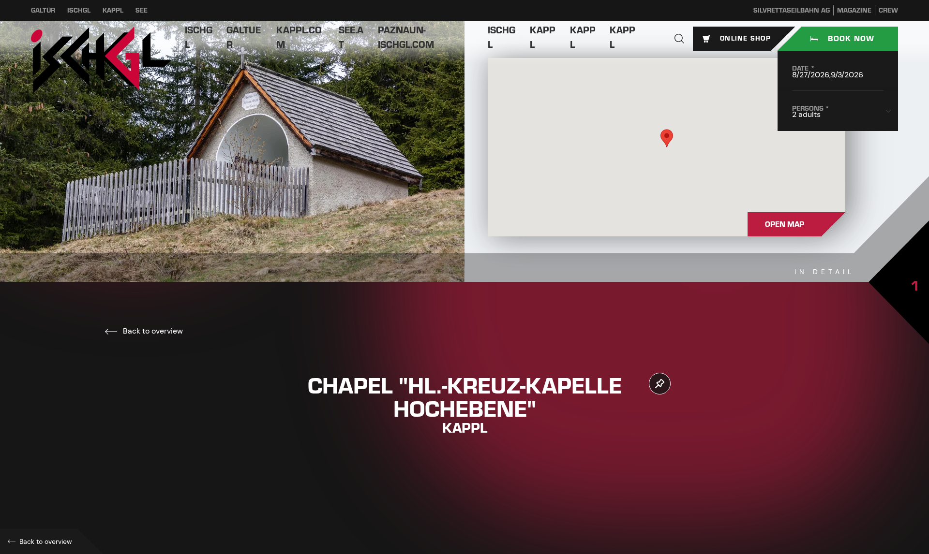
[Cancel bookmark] (659, 383)
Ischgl (78, 10)
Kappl (113, 10)
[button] (679, 39)
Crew (888, 10)
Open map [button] (784, 224)
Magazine (854, 10)
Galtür (43, 10)
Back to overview (152, 331)
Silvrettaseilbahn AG (791, 10)
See (141, 10)
